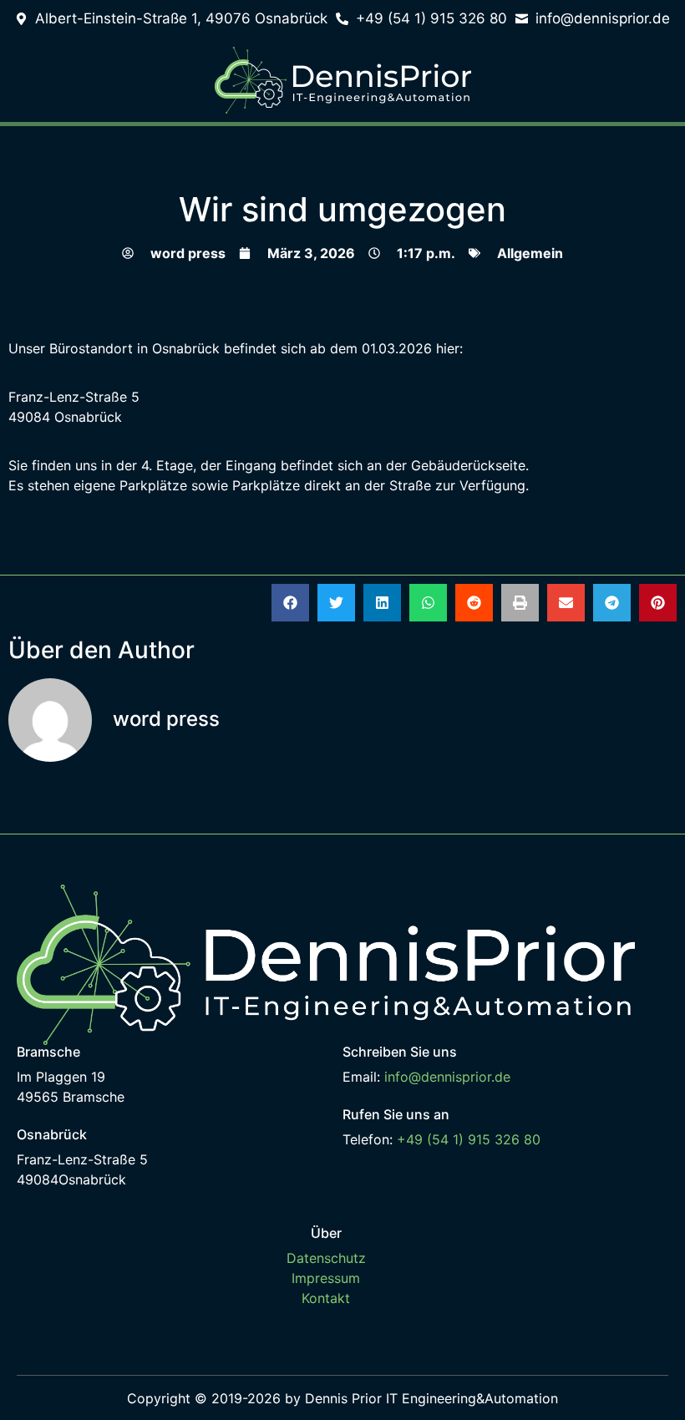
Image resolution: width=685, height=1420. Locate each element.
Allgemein (530, 253)
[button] (290, 602)
